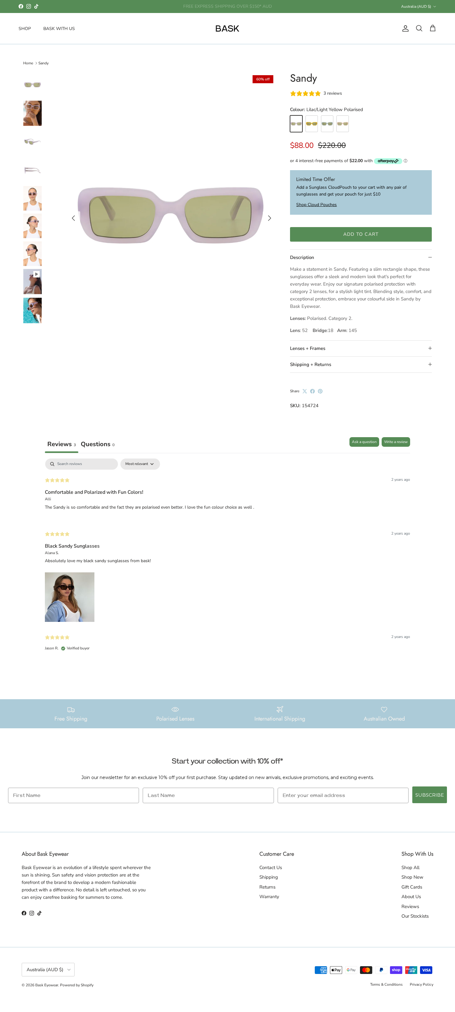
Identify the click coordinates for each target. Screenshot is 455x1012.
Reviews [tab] (61, 444)
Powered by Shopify (76, 985)
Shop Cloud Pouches (316, 205)
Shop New (412, 877)
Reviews (410, 906)
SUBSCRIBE (429, 795)
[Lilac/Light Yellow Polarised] (296, 123)
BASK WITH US (59, 28)
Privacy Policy (421, 984)
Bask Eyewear (46, 985)
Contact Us (270, 867)
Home (28, 63)
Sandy (43, 63)
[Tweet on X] (304, 391)
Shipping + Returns (310, 364)
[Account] (404, 28)
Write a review (396, 441)
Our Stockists (415, 916)
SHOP (25, 28)
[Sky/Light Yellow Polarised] (327, 123)
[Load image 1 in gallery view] (171, 215)
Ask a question (364, 441)
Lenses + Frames (307, 348)
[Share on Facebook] (312, 391)
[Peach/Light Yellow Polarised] (342, 123)
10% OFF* (202, 7)
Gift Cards (411, 887)
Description (302, 257)
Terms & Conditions (386, 984)
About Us (411, 897)
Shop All (410, 867)
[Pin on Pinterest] (320, 391)
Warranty (269, 897)
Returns (267, 887)
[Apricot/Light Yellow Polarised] (312, 123)
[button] (69, 596)
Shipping (268, 877)
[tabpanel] (227, 560)
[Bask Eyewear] (227, 28)
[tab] (97, 445)
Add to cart (361, 234)
